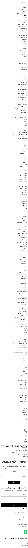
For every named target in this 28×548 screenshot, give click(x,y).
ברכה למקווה (24, 106)
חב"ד (25, 5)
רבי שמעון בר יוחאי (22, 24)
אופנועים (25, 162)
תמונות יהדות (23, 78)
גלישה (25, 158)
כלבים (25, 130)
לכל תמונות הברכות (22, 82)
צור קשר (25, 205)
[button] (14, 209)
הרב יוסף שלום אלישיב (21, 61)
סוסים (25, 121)
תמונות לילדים (23, 141)
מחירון (25, 199)
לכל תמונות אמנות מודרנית (20, 134)
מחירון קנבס (24, 201)
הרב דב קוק (24, 56)
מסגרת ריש (24, 194)
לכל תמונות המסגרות (21, 171)
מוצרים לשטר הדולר (22, 13)
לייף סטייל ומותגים (22, 138)
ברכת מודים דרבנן (22, 97)
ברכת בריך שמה (23, 102)
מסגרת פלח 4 (23, 192)
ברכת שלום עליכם (22, 89)
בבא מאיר (24, 41)
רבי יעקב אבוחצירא (22, 35)
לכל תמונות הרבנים (22, 18)
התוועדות (25, 7)
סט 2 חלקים (24, 147)
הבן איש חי (24, 22)
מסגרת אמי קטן (23, 175)
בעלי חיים (24, 115)
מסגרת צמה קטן (23, 186)
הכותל (25, 76)
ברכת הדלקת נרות (22, 93)
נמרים (25, 123)
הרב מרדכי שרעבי (22, 63)
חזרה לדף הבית (14, 482)
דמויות (25, 164)
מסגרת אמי (24, 173)
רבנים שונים (24, 69)
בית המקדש (24, 74)
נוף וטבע (25, 151)
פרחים (25, 145)
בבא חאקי (24, 39)
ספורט (25, 160)
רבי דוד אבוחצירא (22, 37)
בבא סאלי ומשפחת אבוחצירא (19, 31)
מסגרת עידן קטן (23, 188)
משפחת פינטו (23, 28)
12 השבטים (24, 110)
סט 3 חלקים (24, 149)
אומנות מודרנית (23, 132)
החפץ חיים (24, 52)
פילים (25, 125)
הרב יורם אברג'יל (23, 46)
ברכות (25, 80)
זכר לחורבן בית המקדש (21, 108)
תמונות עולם (24, 156)
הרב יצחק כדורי (23, 54)
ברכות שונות (24, 112)
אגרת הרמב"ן (24, 91)
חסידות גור (24, 65)
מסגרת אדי (24, 190)
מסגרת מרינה (23, 197)
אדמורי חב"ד (24, 9)
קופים (25, 119)
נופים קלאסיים (23, 166)
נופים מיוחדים (23, 153)
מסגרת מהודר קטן (22, 182)
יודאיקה (25, 72)
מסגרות (25, 169)
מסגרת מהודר (23, 179)
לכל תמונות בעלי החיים (21, 117)
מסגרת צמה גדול (23, 184)
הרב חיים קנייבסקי (22, 20)
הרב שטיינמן (24, 59)
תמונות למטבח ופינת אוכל (20, 143)
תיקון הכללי (24, 100)
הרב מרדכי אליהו (23, 50)
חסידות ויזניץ (24, 67)
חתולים (25, 128)
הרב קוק (25, 48)
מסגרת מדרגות (23, 177)
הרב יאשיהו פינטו (23, 26)
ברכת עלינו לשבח (22, 104)
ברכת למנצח (24, 95)
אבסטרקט (24, 136)
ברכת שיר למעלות (22, 87)
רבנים (25, 15)
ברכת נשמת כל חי (22, 84)
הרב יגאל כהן (24, 44)
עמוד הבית (24, 3)
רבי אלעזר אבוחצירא (22, 33)
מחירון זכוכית (24, 203)
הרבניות (25, 11)
